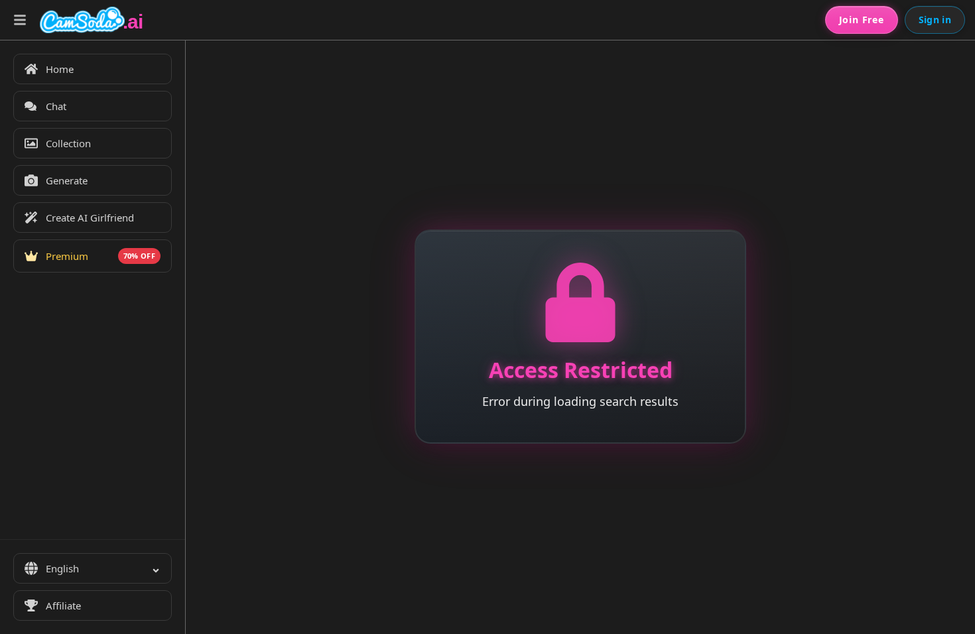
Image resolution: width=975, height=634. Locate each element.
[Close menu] (20, 20)
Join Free (861, 19)
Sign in (935, 19)
